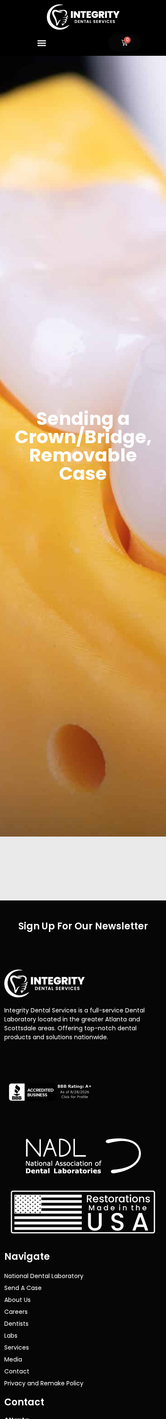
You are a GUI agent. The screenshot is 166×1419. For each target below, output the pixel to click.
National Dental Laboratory (43, 1276)
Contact (16, 1371)
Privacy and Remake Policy (43, 1383)
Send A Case (23, 1288)
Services (16, 1347)
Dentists (16, 1323)
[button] (41, 43)
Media (13, 1359)
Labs (10, 1335)
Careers (16, 1311)
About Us (17, 1300)
